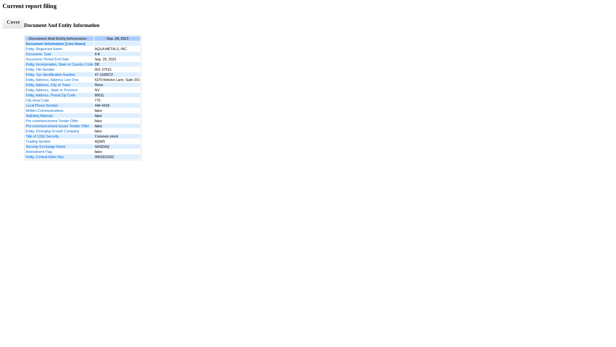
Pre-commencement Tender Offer (52, 121)
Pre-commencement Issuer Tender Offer (57, 126)
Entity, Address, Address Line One (52, 80)
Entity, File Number (40, 69)
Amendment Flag (39, 152)
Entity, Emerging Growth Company (52, 131)
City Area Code (37, 100)
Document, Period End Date (47, 59)
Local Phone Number (42, 105)
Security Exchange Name (45, 146)
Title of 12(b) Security (42, 136)
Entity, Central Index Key (45, 157)
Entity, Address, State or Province (52, 90)
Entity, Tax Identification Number (50, 74)
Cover (13, 22)
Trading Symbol (38, 141)
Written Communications (45, 110)
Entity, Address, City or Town (48, 85)
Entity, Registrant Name (44, 49)
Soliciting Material (39, 116)
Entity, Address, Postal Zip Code (50, 95)
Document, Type (38, 54)
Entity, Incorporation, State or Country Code (59, 64)
